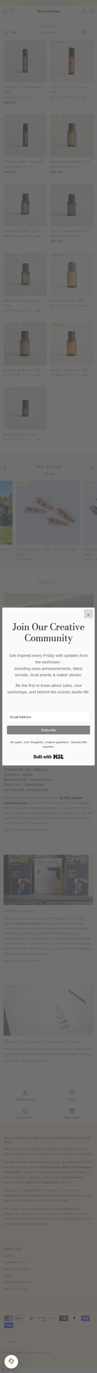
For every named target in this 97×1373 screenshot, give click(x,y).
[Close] (88, 613)
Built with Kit (49, 757)
